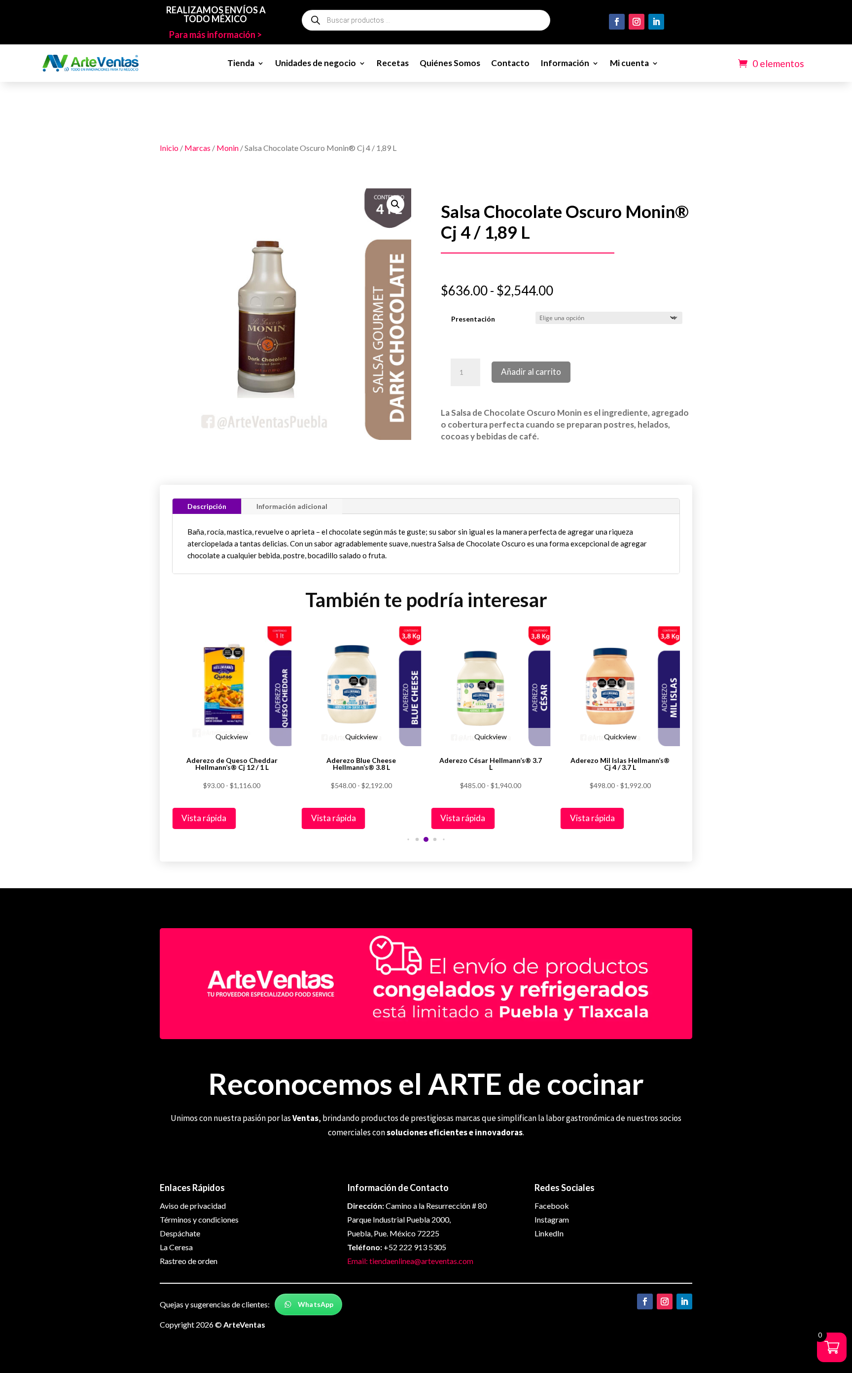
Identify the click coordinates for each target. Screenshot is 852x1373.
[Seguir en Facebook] (617, 22)
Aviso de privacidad (193, 1205)
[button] (395, 204)
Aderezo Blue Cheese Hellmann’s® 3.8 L (361, 764)
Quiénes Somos (450, 63)
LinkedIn (549, 1233)
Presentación (473, 319)
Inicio (169, 147)
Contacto (510, 63)
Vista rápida (203, 818)
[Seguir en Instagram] (636, 22)
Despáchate (180, 1233)
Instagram (551, 1219)
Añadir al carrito (531, 371)
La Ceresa (176, 1247)
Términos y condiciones (199, 1219)
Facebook (551, 1205)
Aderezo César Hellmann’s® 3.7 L (490, 764)
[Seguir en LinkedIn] (656, 22)
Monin (227, 147)
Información (564, 63)
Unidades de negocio (315, 63)
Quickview (231, 736)
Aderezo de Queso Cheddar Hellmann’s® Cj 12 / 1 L (232, 764)
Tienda (240, 63)
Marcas (197, 147)
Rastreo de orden (188, 1260)
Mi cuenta (629, 63)
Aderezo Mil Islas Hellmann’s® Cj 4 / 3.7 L (620, 764)
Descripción (206, 506)
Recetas (393, 63)
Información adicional (291, 506)
